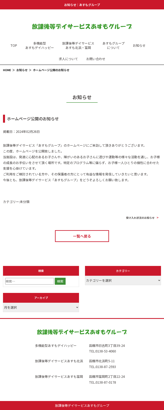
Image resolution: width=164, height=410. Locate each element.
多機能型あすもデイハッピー (39, 45)
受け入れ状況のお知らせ (140, 218)
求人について (68, 58)
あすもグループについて (113, 45)
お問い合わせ (95, 58)
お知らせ (139, 45)
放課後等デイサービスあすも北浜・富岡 (78, 45)
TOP (13, 45)
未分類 (24, 201)
